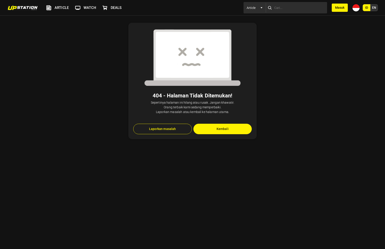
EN (374, 7)
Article (62, 8)
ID (366, 7)
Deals (116, 8)
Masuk (339, 7)
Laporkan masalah (162, 129)
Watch (90, 8)
